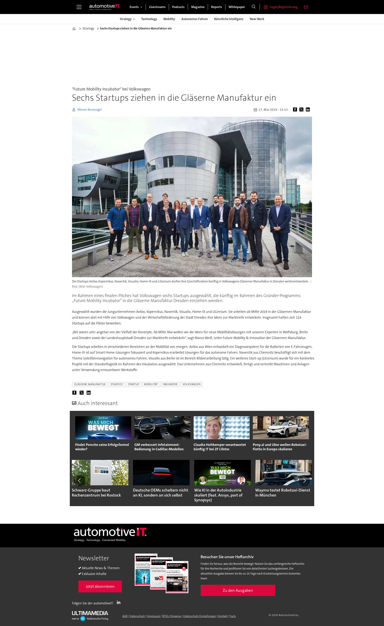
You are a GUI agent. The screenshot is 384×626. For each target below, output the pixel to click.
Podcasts (178, 7)
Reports (216, 7)
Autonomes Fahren (194, 19)
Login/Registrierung (284, 7)
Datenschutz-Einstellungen (199, 616)
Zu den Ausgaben (238, 590)
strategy (117, 384)
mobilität (151, 384)
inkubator (170, 384)
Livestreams (157, 7)
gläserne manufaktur (90, 384)
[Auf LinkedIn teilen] (309, 110)
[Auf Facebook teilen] (296, 110)
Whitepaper (237, 7)
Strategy (126, 19)
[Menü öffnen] (79, 7)
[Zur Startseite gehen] (105, 7)
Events (134, 7)
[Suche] (254, 7)
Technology (149, 19)
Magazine (198, 7)
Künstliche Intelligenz (228, 19)
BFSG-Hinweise (171, 616)
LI (120, 602)
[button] (79, 480)
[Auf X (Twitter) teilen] (302, 110)
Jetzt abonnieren (100, 586)
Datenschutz (137, 616)
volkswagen (191, 384)
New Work (257, 19)
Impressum (153, 616)
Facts (233, 616)
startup (133, 384)
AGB (125, 616)
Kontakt (223, 616)
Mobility (169, 19)
